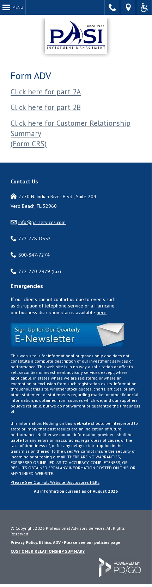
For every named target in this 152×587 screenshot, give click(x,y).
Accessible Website (144, 7)
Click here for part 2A (46, 91)
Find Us (128, 7)
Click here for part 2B (46, 107)
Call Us (112, 7)
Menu (17, 7)
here (102, 312)
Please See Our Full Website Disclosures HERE (55, 482)
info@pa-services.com (42, 222)
